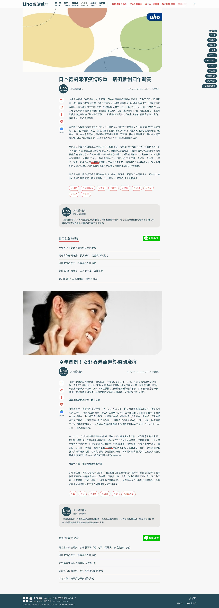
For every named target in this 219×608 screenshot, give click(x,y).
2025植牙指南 (168, 4)
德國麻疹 (89, 188)
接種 (126, 188)
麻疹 (87, 194)
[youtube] (194, 599)
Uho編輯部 (76, 89)
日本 (75, 188)
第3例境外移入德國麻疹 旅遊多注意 (78, 279)
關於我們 (180, 603)
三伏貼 (212, 55)
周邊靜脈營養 (210, 86)
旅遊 (106, 493)
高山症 (212, 70)
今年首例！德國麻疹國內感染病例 (76, 578)
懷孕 (149, 188)
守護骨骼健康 (136, 4)
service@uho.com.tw (61, 601)
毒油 (213, 34)
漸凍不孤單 (183, 4)
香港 (94, 493)
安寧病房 (211, 81)
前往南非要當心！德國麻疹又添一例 (77, 563)
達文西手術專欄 (152, 4)
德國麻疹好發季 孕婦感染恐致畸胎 (77, 263)
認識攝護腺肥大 (119, 4)
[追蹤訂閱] (61, 129)
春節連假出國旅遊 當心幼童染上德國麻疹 (81, 271)
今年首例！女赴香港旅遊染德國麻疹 (77, 248)
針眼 (213, 50)
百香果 (212, 45)
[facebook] (190, 599)
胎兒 (75, 194)
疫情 (103, 188)
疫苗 (114, 188)
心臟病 (95, 162)
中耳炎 (212, 65)
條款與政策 (191, 603)
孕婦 (138, 188)
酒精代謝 (211, 75)
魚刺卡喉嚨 (211, 60)
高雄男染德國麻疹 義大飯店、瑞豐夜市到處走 (83, 255)
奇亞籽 (212, 39)
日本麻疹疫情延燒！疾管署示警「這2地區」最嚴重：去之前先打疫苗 (95, 547)
